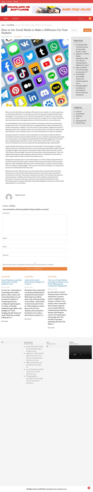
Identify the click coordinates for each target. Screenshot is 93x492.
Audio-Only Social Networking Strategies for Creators (35, 282)
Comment (6, 213)
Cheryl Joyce (20, 195)
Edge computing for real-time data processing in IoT (82, 69)
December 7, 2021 (8, 36)
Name (5, 238)
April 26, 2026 (53, 289)
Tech (77, 118)
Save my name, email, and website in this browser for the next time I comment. (28, 265)
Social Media (18, 36)
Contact (9, 1)
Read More (4, 321)
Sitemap (15, 1)
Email (5, 247)
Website (5, 255)
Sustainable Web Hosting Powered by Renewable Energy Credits (34, 349)
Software (79, 116)
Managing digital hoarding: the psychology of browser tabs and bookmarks (82, 90)
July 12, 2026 (6, 287)
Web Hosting (80, 123)
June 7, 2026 (29, 287)
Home (3, 1)
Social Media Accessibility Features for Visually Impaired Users (11, 282)
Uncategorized (81, 121)
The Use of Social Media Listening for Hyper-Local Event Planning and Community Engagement (58, 283)
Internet (79, 111)
